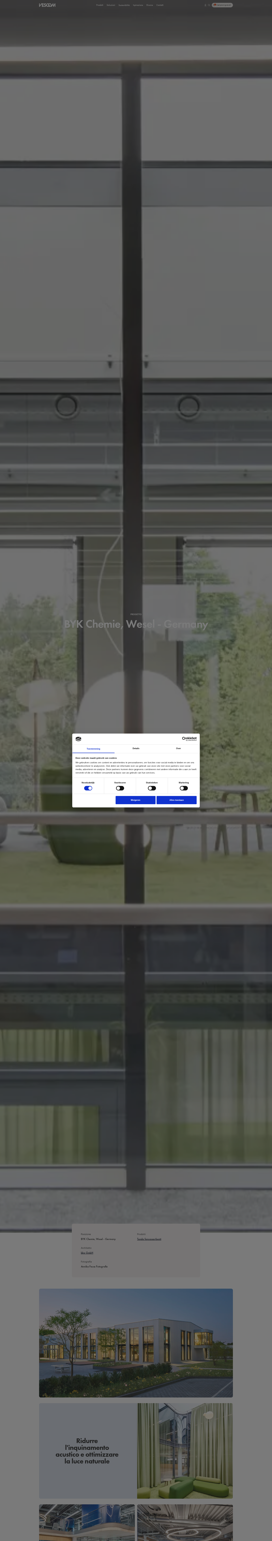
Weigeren (135, 800)
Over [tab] (178, 748)
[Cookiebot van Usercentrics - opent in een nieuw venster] (184, 739)
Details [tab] (136, 748)
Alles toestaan (176, 800)
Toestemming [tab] (93, 749)
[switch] (120, 788)
